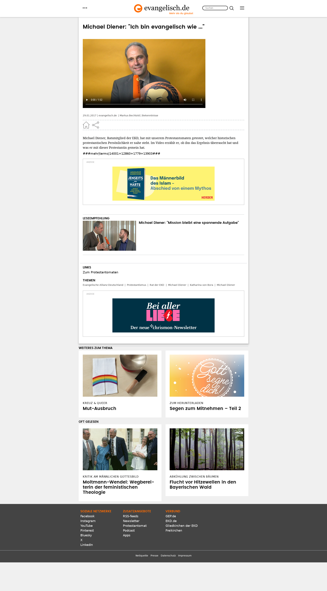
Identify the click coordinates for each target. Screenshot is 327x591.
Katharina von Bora (201, 285)
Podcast (129, 530)
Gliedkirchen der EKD (182, 525)
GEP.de (171, 516)
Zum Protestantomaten (100, 272)
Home (86, 125)
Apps (126, 535)
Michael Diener (177, 285)
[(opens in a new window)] (163, 184)
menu (85, 8)
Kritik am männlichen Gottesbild (111, 476)
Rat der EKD (157, 285)
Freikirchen (174, 530)
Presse (154, 555)
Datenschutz (168, 555)
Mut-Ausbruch (99, 408)
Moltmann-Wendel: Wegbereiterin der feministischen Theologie (118, 487)
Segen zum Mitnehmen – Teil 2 (205, 408)
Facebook (87, 516)
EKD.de (171, 521)
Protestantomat (135, 525)
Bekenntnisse (150, 115)
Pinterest (87, 530)
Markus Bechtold (130, 115)
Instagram (88, 521)
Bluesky (86, 535)
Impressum (185, 555)
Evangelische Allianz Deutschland (103, 285)
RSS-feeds (130, 516)
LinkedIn (86, 545)
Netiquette (142, 555)
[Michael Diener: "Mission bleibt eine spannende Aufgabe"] (109, 236)
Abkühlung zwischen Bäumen (194, 476)
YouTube (86, 525)
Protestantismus (136, 285)
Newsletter (131, 521)
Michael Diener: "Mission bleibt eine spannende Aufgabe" (189, 222)
